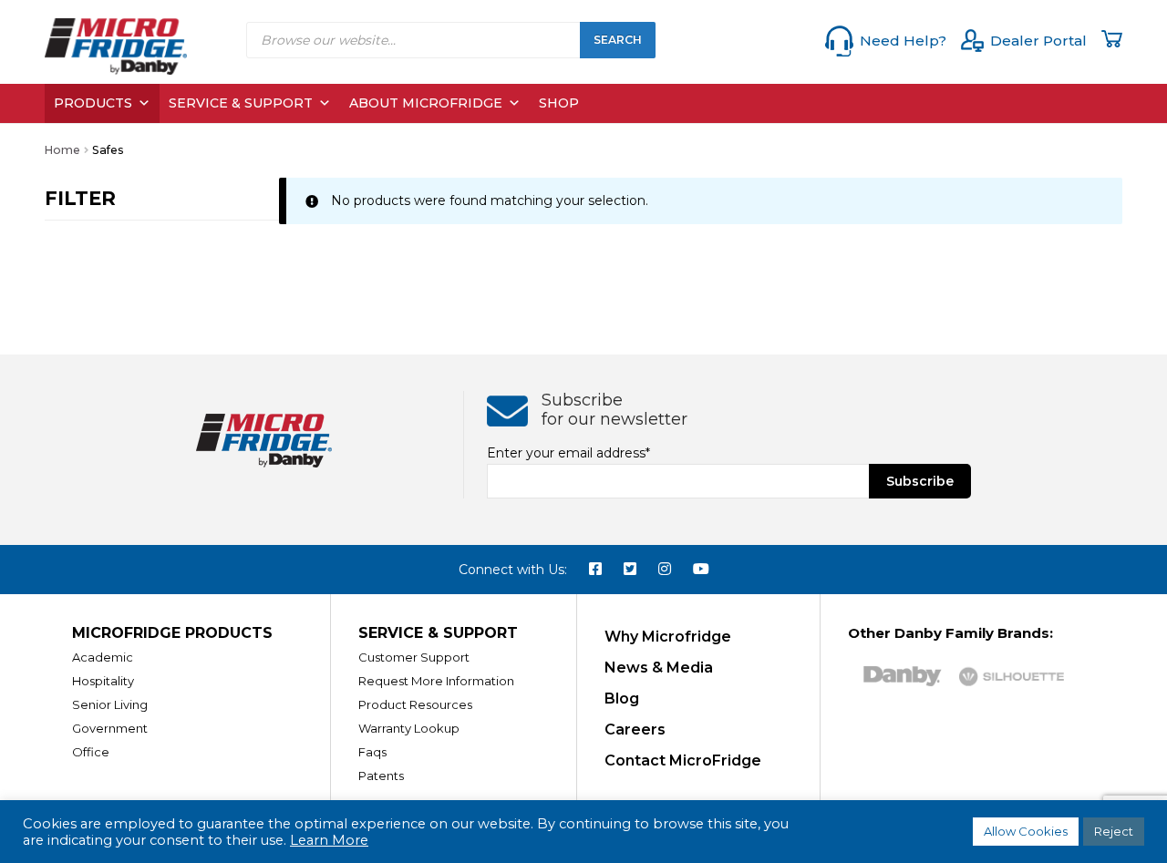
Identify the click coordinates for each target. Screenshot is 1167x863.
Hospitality (103, 680)
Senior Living (110, 704)
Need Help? (903, 40)
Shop (559, 103)
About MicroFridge (425, 103)
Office (90, 752)
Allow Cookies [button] (1026, 831)
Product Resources (415, 704)
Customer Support (414, 657)
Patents (381, 775)
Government (110, 728)
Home (62, 150)
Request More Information (436, 680)
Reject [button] (1113, 831)
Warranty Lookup (409, 728)
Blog (621, 698)
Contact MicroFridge (682, 760)
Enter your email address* (568, 453)
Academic (102, 657)
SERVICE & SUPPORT (438, 633)
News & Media (658, 667)
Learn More (329, 840)
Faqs (372, 752)
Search (618, 39)
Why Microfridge (667, 636)
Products (93, 103)
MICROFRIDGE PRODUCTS (172, 633)
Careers (635, 729)
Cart (1111, 38)
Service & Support (241, 103)
